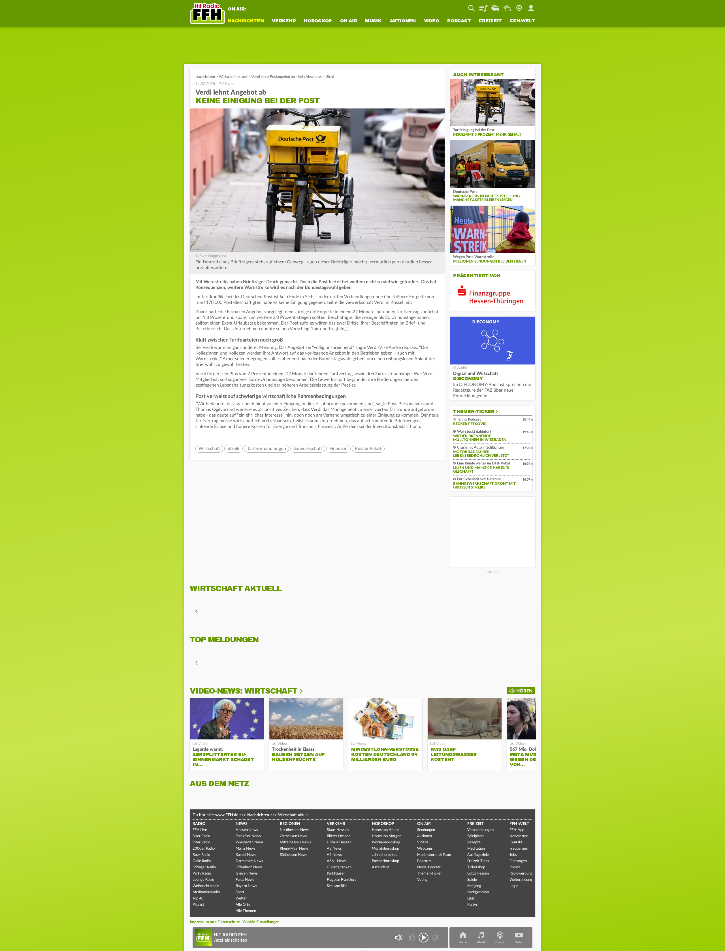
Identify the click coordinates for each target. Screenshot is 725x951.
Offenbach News (249, 867)
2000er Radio (204, 848)
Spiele (472, 880)
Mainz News (245, 848)
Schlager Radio (204, 867)
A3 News (334, 848)
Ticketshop (476, 867)
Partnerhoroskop (385, 861)
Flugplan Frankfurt (341, 880)
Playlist (483, 6)
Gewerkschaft (307, 448)
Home (463, 942)
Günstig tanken (339, 867)
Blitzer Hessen (338, 836)
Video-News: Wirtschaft (243, 691)
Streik (233, 448)
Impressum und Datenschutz (215, 922)
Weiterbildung (520, 880)
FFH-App (516, 830)
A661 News (336, 861)
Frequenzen (518, 848)
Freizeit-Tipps (478, 861)
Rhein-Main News (294, 848)
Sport (240, 892)
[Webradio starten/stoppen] (423, 938)
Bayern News (246, 886)
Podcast (459, 21)
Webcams (425, 848)
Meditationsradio (206, 892)
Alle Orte (243, 905)
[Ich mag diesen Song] (412, 938)
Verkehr (284, 21)
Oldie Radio (202, 861)
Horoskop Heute (385, 830)
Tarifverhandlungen (266, 448)
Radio (199, 824)
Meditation (476, 848)
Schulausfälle (337, 886)
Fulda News (245, 880)
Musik (373, 21)
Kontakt (516, 842)
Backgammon (478, 892)
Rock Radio (201, 855)
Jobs (513, 855)
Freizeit (490, 21)
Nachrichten (246, 21)
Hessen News (247, 830)
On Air (348, 21)
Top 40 (198, 898)
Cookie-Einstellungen (261, 922)
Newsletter (518, 836)
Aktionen (403, 21)
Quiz (471, 898)
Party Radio (202, 873)
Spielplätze (476, 836)
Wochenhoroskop (386, 842)
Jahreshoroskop (384, 855)
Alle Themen (246, 911)
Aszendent (380, 867)
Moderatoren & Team (434, 855)
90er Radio (201, 842)
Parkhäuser (336, 873)
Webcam (519, 6)
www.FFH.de (226, 815)
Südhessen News (293, 855)
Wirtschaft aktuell (233, 77)
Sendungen (426, 830)
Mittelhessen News (295, 842)
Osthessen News (293, 836)
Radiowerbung (520, 873)
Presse (515, 867)
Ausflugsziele (478, 855)
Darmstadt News (249, 861)
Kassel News (246, 855)
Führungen (518, 861)
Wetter (507, 6)
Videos (422, 842)
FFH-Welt (522, 21)
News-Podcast (429, 867)
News (242, 824)
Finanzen (338, 448)
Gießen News (247, 873)
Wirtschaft (209, 448)
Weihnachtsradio (206, 886)
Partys (472, 905)
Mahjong (474, 886)
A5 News (334, 855)
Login (513, 886)
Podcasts (424, 861)
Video (431, 21)
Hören (524, 691)
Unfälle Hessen (339, 842)
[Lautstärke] (399, 938)
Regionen (290, 824)
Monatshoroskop (385, 848)
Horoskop (318, 21)
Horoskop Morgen (386, 836)
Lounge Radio (203, 880)
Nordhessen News (295, 830)
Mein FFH (531, 6)
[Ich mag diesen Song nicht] (435, 938)
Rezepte (474, 842)
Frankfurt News (248, 836)
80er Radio (201, 836)
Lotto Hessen (478, 873)
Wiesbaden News (250, 842)
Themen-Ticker (473, 411)
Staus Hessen (338, 830)
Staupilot (495, 6)
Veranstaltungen (480, 830)
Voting (422, 880)
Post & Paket (368, 448)
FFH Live (200, 830)
